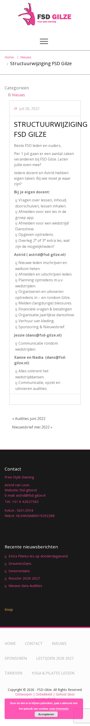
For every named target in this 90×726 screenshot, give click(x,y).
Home (9, 57)
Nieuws (25, 57)
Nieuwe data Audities (25, 585)
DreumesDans (20, 563)
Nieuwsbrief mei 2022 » (32, 427)
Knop (9, 609)
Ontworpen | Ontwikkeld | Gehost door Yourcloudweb (45, 696)
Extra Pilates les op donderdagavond (38, 556)
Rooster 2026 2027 (24, 578)
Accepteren (46, 714)
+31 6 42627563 (25, 501)
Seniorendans (19, 570)
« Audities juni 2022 (28, 418)
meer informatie (59, 708)
